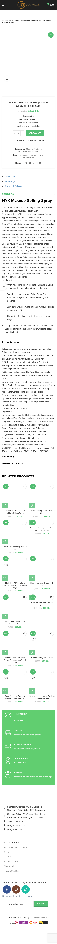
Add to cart (35, 133)
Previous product (3, 26)
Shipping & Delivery (13, 186)
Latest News (8, 857)
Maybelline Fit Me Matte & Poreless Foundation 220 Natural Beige (14, 585)
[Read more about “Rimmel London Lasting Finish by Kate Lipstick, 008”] (32, 691)
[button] (5, 505)
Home (4, 20)
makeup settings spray (29, 155)
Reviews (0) (9, 181)
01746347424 (20, 762)
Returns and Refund (12, 861)
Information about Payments (27, 748)
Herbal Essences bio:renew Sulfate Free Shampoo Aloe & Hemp (15, 660)
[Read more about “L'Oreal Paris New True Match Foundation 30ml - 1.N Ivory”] (5, 691)
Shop (11, 20)
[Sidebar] (3, 286)
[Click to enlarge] (7, 78)
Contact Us (8, 852)
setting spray (28, 157)
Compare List (20, 720)
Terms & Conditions (11, 871)
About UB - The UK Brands (15, 847)
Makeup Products (34, 149)
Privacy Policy (9, 866)
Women (35, 151)
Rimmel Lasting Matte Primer (42, 658)
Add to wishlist (37, 141)
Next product (9, 26)
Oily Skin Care (24, 151)
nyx (41, 155)
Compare (20, 141)
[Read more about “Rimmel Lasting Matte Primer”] (32, 652)
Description (9, 177)
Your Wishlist (20, 714)
